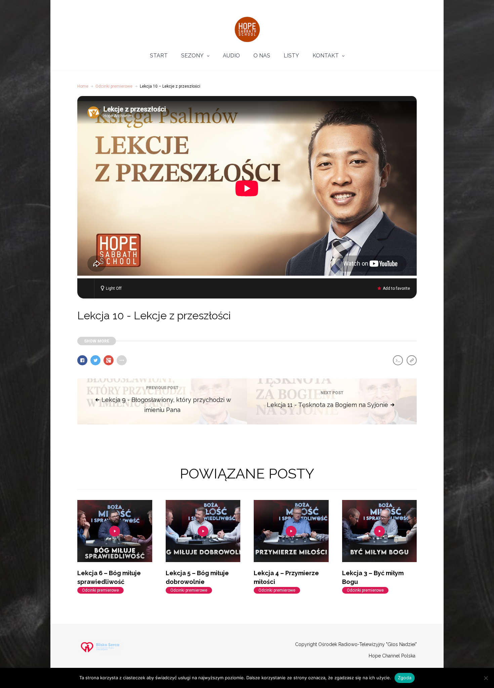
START (159, 55)
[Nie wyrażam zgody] (485, 678)
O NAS (261, 55)
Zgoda (404, 677)
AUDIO (231, 55)
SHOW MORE (96, 341)
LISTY (291, 55)
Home (82, 86)
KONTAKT (326, 55)
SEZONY (192, 55)
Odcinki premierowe (113, 86)
